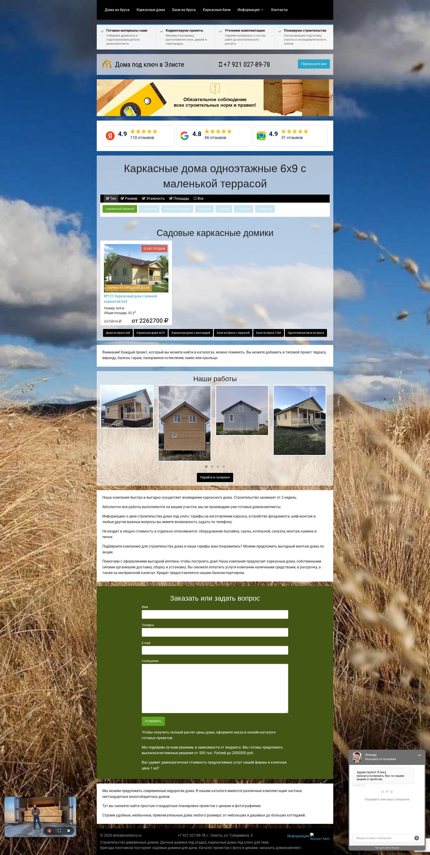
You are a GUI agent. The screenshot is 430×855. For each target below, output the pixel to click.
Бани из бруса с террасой (233, 332)
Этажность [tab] (155, 198)
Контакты (279, 10)
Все (200, 198)
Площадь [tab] (181, 198)
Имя (145, 607)
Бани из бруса (184, 10)
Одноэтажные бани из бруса (306, 332)
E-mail (146, 643)
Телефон (148, 625)
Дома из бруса (117, 10)
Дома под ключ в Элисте (149, 64)
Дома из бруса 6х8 (118, 332)
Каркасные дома (151, 10)
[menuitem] (117, 10)
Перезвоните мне (314, 64)
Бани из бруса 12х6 (268, 332)
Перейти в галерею (214, 477)
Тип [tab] (112, 198)
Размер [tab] (131, 198)
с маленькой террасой (119, 208)
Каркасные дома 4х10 (151, 332)
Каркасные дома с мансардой (191, 332)
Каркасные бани (216, 10)
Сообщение (150, 661)
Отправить (153, 721)
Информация (249, 10)
